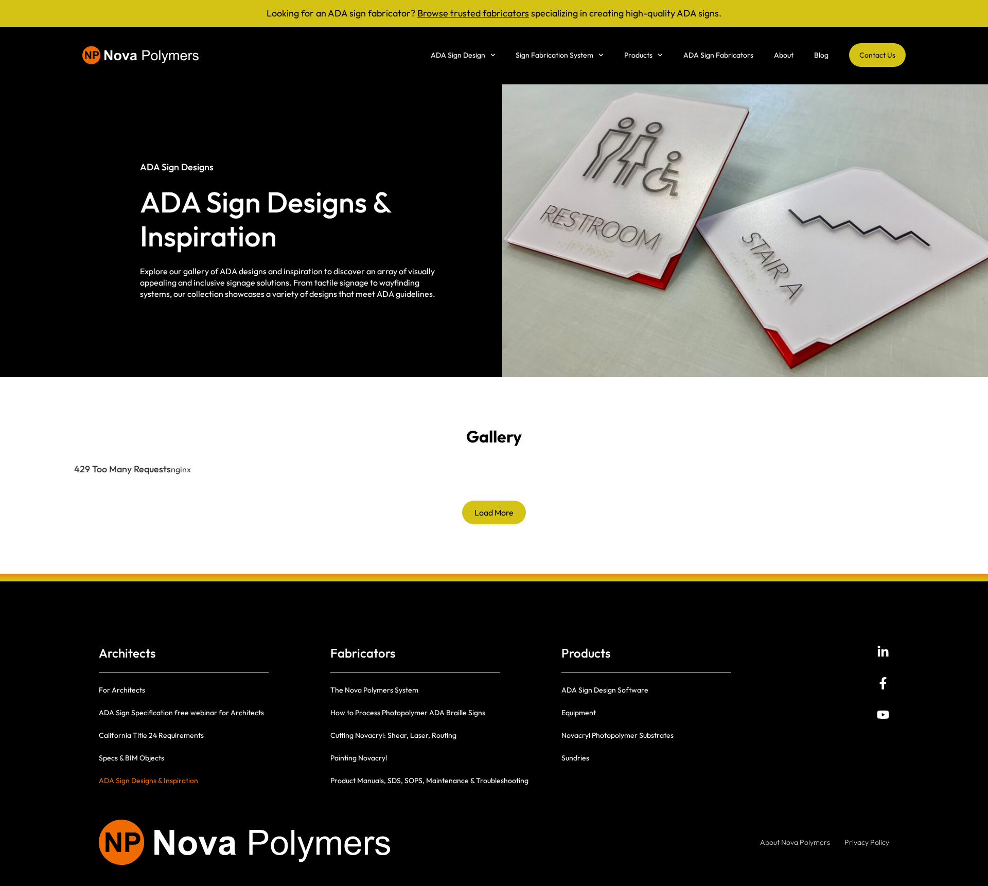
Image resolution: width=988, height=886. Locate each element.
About (783, 55)
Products (638, 55)
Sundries (575, 758)
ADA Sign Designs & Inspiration (148, 780)
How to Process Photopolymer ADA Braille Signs (407, 712)
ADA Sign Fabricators (718, 55)
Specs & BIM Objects (131, 758)
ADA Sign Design (458, 55)
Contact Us (877, 55)
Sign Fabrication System (554, 55)
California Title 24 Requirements (151, 735)
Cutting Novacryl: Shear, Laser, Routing (393, 735)
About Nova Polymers (795, 842)
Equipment (578, 712)
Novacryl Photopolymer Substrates (617, 735)
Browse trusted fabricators (473, 13)
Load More (494, 512)
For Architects (122, 690)
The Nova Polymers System (374, 690)
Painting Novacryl (358, 758)
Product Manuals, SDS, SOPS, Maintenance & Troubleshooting (429, 780)
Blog (821, 55)
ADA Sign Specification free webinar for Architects (181, 712)
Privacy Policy (866, 842)
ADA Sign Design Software (604, 690)
